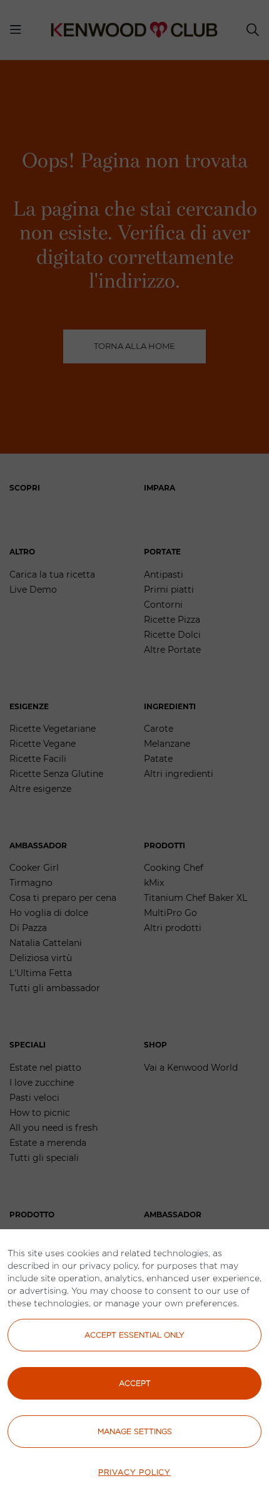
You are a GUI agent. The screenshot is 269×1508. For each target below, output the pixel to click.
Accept (135, 1383)
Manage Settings (135, 1431)
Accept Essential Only (134, 1335)
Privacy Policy (134, 1472)
